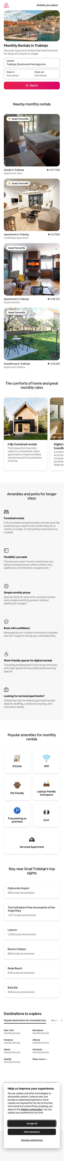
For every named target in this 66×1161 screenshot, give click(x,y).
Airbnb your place (47, 5)
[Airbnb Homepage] (6, 5)
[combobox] (31, 64)
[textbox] (17, 76)
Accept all (32, 1123)
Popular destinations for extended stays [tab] (25, 1020)
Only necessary (32, 1131)
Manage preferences (32, 1140)
